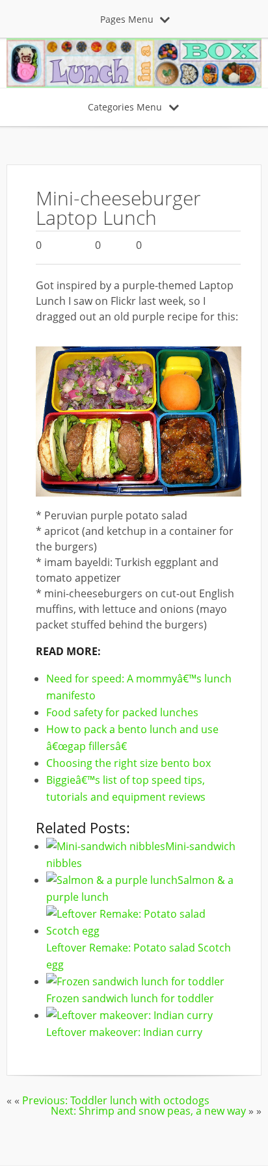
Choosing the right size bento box (128, 763)
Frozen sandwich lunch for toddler (130, 998)
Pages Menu (127, 19)
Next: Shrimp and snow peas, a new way (148, 1111)
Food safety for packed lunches (122, 712)
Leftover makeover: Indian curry (124, 1032)
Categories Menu (125, 107)
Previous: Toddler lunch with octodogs (115, 1100)
